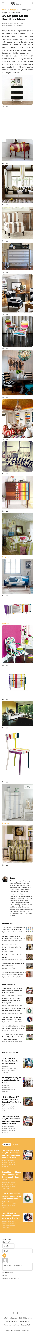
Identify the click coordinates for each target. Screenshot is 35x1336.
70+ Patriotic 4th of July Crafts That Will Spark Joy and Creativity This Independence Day (13, 1037)
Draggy (6, 23)
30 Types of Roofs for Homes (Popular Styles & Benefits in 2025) (13, 937)
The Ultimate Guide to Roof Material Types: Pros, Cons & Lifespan (13, 928)
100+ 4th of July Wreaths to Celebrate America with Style (11, 1018)
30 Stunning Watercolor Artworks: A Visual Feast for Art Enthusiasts (14, 973)
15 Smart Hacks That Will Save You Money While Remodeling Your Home (13, 947)
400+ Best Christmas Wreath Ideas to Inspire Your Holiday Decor (13, 1009)
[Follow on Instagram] (17, 1313)
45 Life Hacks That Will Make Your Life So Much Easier (13, 965)
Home (4, 10)
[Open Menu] (3, 3)
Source (5, 557)
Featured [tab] (7, 1144)
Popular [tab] (15, 1144)
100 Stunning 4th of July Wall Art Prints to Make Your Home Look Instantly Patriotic (13, 991)
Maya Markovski (9, 1126)
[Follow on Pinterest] (21, 1313)
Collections (15, 10)
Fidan (6, 1066)
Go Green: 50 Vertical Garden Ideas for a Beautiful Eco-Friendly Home (13, 1027)
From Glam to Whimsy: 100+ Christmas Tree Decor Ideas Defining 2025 (11, 1001)
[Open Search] (32, 3)
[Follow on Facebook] (13, 1313)
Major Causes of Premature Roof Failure (12, 956)
